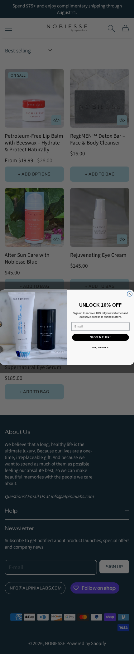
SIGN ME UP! (100, 337)
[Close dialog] (129, 293)
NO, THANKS (100, 347)
